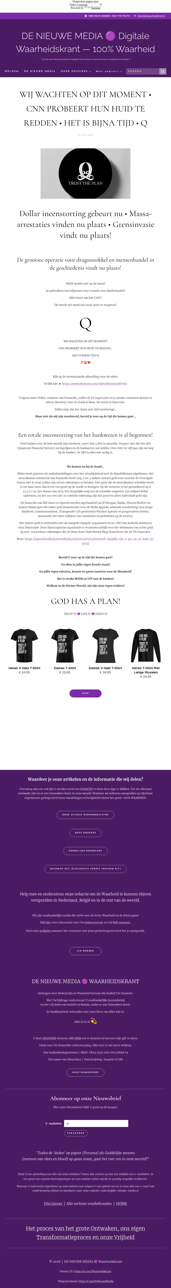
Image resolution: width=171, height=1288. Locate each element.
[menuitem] (13, 71)
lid (51, 789)
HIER (77, 1038)
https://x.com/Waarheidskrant (92, 1271)
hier (113, 789)
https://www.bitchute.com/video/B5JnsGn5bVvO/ (94, 383)
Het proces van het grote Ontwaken (71, 1228)
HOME (121, 1204)
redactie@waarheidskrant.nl (151, 15)
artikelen (45, 930)
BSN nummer (121, 922)
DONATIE (86, 789)
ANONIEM (49, 1038)
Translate (95, 8)
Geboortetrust (93, 922)
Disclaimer (53, 1204)
